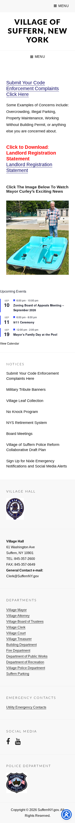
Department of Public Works (27, 656)
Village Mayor (16, 610)
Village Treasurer (19, 639)
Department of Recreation (25, 662)
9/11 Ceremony (23, 322)
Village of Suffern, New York (37, 31)
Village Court (16, 633)
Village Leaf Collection (24, 401)
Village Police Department (25, 668)
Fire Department (18, 650)
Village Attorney (18, 615)
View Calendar (9, 343)
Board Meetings (19, 434)
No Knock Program (22, 412)
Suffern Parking (17, 673)
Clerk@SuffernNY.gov (22, 576)
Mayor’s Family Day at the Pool (35, 334)
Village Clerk (15, 627)
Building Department (21, 644)
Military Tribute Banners (26, 389)
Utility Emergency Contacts (26, 707)
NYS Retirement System (26, 423)
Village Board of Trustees (25, 621)
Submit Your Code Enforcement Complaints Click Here (32, 88)
